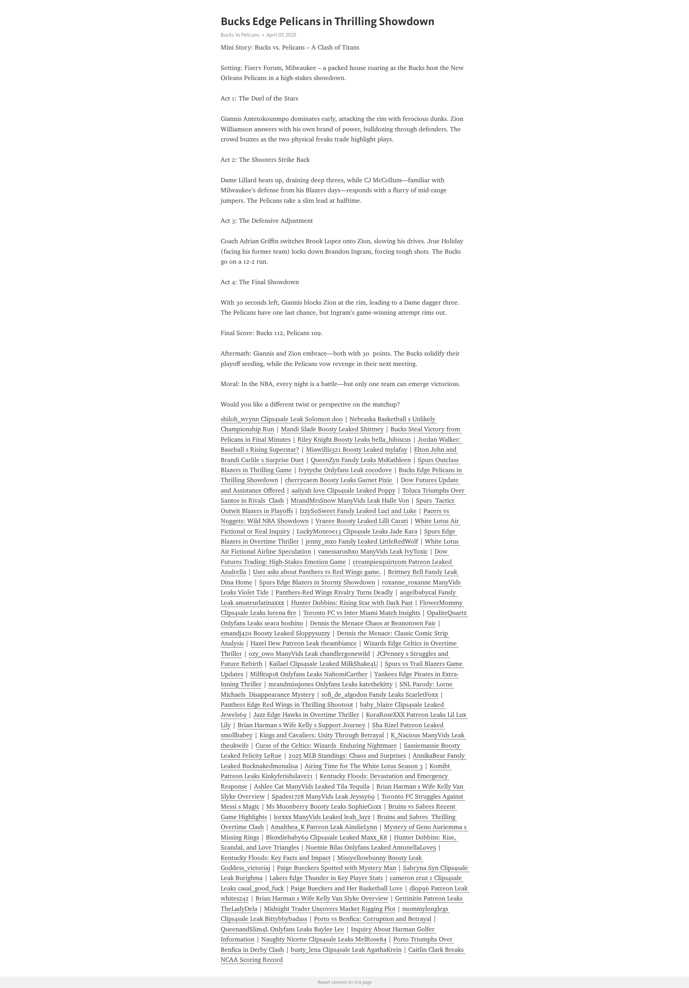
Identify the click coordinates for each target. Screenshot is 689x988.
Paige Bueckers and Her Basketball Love (347, 888)
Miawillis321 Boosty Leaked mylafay (356, 449)
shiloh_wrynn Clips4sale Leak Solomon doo (282, 419)
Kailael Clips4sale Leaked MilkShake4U (323, 664)
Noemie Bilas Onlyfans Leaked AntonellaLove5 (371, 847)
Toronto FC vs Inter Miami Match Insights (361, 613)
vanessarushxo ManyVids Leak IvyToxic (373, 551)
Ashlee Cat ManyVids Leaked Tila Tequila (312, 786)
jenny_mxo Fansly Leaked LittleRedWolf (362, 541)
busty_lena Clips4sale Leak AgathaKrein (346, 950)
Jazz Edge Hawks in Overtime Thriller (306, 715)
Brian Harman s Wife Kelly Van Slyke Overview (322, 898)
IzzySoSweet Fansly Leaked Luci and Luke (358, 511)
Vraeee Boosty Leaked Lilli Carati (361, 521)
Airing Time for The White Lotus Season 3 (364, 766)
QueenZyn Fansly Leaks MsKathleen (361, 460)
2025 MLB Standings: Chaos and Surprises (347, 755)
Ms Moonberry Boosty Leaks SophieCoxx (323, 806)
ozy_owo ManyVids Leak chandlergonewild (309, 654)
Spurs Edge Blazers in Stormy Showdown (317, 582)
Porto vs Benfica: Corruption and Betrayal (372, 919)
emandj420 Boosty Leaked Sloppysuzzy (275, 633)
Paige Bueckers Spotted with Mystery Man (336, 868)
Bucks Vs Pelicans (240, 35)
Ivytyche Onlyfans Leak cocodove (345, 470)
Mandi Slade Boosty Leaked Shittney (332, 429)
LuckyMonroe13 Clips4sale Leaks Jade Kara (357, 531)
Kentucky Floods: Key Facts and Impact (276, 858)
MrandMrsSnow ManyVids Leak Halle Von (350, 500)
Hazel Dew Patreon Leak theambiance (303, 643)
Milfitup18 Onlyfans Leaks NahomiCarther (308, 674)
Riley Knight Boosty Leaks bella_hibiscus (354, 439)
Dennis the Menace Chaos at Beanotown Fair (373, 623)
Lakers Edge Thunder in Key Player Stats (326, 878)
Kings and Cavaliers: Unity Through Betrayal (321, 735)
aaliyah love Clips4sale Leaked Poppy (343, 490)
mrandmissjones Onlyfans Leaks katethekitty (330, 684)
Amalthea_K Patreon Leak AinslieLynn (324, 827)
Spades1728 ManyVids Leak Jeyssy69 (323, 796)
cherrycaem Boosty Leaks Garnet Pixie (339, 480)
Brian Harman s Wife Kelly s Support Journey (301, 725)
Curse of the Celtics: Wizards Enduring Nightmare (326, 745)
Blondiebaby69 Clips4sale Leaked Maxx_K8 (326, 837)
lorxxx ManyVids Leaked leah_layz (322, 817)
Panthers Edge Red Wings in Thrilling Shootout (287, 705)
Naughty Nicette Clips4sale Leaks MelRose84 (323, 939)
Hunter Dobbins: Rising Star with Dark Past (352, 603)
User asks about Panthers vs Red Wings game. (317, 572)
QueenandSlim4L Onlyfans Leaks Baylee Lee (282, 929)
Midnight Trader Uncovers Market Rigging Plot (329, 909)
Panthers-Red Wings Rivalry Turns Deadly (334, 592)
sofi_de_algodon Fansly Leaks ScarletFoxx (380, 694)
